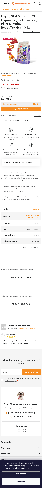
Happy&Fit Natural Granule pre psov (32, 216)
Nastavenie (21, 473)
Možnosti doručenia (11, 88)
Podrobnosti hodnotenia (31, 32)
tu (28, 468)
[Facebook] (19, 430)
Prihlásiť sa (31, 372)
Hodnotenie (17, 162)
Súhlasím (21, 481)
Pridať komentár (21, 304)
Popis (6, 162)
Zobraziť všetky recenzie (26, 328)
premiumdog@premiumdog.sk (23, 412)
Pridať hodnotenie (21, 277)
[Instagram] (24, 430)
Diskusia (29, 162)
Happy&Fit (37, 116)
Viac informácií (7, 76)
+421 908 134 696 (23, 416)
